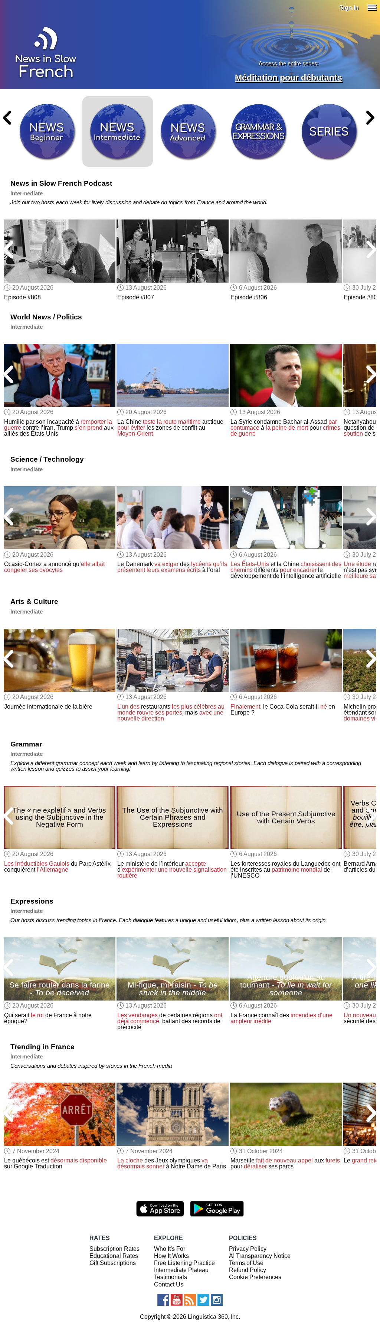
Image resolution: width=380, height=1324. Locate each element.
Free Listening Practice (184, 1263)
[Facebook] (163, 1300)
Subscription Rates (114, 1249)
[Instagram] (217, 1300)
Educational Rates (113, 1256)
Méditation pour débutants (288, 77)
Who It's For (169, 1249)
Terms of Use (246, 1263)
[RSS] (190, 1300)
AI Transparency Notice (260, 1256)
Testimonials (170, 1277)
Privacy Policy (247, 1249)
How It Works (171, 1256)
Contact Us (168, 1284)
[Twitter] (203, 1300)
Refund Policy (247, 1270)
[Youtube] (177, 1300)
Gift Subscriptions (112, 1263)
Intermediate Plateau (181, 1270)
